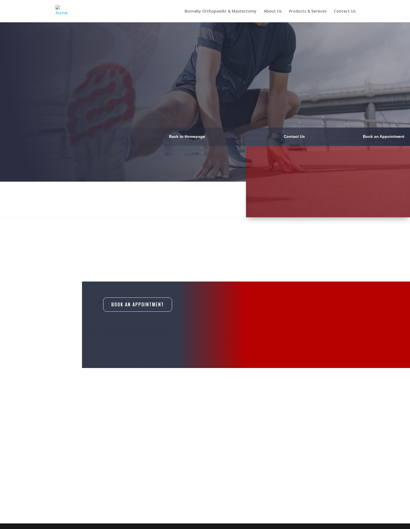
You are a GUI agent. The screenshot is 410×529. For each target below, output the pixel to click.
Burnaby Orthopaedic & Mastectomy (221, 11)
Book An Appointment (137, 304)
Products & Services (308, 11)
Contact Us (345, 11)
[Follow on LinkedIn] (294, 480)
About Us (273, 11)
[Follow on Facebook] (270, 480)
